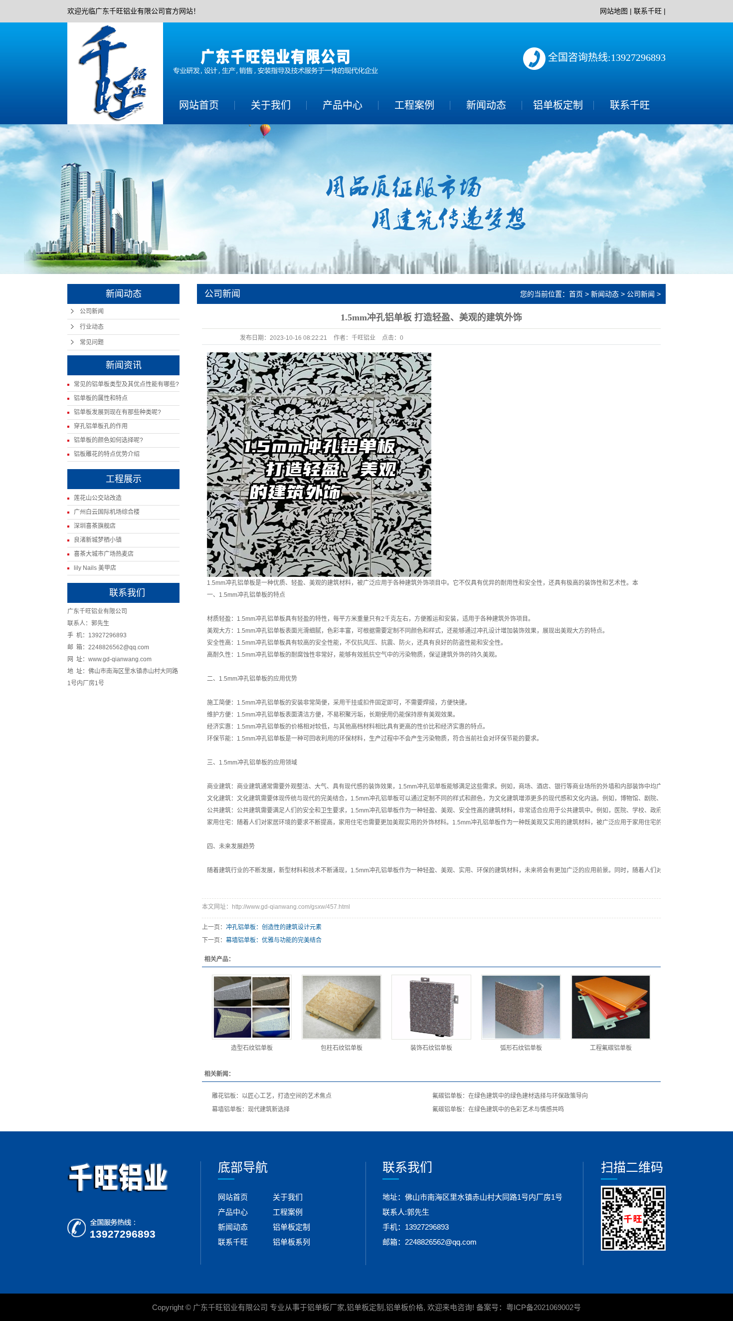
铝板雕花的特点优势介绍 (107, 454)
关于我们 (271, 105)
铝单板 (246, 582)
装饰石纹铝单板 (431, 1048)
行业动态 (92, 326)
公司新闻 (92, 311)
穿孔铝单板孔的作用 (101, 426)
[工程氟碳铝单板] (611, 1007)
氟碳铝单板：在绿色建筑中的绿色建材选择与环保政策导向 (510, 1095)
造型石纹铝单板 (252, 1048)
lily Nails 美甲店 (95, 567)
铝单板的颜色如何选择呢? (108, 440)
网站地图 (614, 11)
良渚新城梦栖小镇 (98, 539)
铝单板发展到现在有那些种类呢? (117, 412)
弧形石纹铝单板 (521, 1048)
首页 (576, 294)
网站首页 (199, 105)
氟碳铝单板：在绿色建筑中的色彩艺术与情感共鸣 (498, 1109)
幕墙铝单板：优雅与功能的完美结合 (274, 940)
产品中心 (343, 105)
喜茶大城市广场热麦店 (104, 553)
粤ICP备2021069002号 (543, 1307)
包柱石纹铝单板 (342, 1048)
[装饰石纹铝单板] (431, 1007)
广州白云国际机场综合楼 (107, 512)
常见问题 (92, 342)
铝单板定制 (558, 105)
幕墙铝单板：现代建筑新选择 (251, 1109)
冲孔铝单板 (252, 594)
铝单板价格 (404, 1307)
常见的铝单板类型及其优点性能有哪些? (126, 384)
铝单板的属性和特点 (101, 398)
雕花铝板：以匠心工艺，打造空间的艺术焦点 (272, 1095)
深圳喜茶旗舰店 (95, 526)
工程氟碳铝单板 (611, 1048)
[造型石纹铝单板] (252, 1007)
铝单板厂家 (326, 1307)
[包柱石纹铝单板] (341, 1007)
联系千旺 (648, 11)
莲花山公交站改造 (98, 498)
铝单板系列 (291, 1242)
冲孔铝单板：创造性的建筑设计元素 (274, 927)
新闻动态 (486, 105)
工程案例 (414, 105)
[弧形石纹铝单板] (521, 1007)
